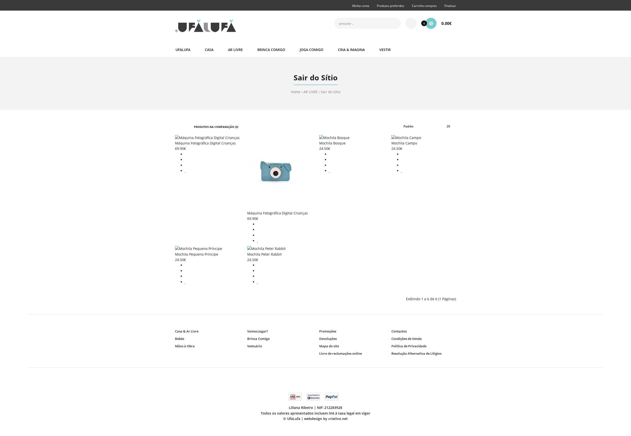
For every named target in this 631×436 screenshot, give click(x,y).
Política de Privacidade (408, 346)
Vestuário (254, 346)
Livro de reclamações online (340, 353)
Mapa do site (329, 346)
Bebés (179, 338)
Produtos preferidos (390, 6)
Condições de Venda (406, 338)
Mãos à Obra (185, 346)
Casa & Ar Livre (186, 331)
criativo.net (338, 418)
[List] (183, 126)
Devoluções (328, 338)
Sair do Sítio (330, 91)
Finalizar (450, 6)
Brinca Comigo (258, 338)
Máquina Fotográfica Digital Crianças (205, 143)
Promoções (327, 331)
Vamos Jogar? (257, 331)
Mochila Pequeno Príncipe (196, 254)
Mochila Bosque (332, 143)
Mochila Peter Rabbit (264, 254)
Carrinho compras (424, 6)
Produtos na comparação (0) (216, 127)
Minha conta (360, 6)
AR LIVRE (310, 91)
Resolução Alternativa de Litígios (416, 353)
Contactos (399, 331)
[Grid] (176, 126)
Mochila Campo (404, 143)
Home (295, 91)
